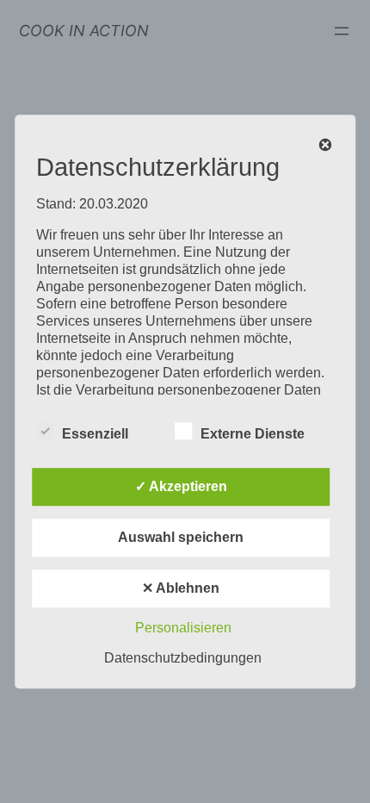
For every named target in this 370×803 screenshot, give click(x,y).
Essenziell (95, 433)
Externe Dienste (252, 433)
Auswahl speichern (181, 537)
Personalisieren (183, 627)
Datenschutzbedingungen (183, 657)
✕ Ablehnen (180, 588)
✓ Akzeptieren (181, 486)
